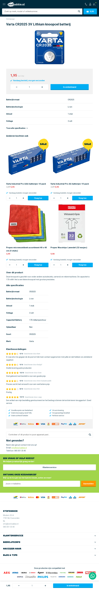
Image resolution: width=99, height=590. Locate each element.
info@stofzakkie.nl (19, 448)
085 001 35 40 (20, 451)
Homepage (10, 19)
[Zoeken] (79, 11)
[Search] (90, 435)
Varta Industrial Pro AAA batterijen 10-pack (26, 184)
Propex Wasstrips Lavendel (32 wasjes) (69, 247)
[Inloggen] (90, 4)
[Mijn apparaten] (94, 4)
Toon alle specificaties (16, 128)
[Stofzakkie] (16, 4)
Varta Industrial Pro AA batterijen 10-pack (70, 184)
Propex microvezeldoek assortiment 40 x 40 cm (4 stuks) (26, 249)
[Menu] (4, 4)
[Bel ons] (86, 4)
